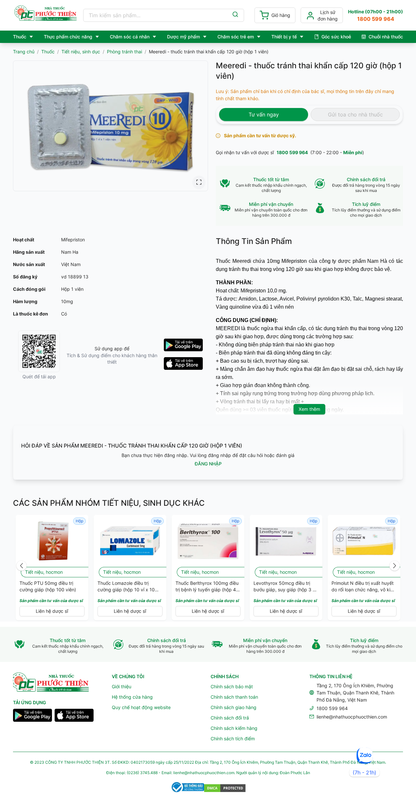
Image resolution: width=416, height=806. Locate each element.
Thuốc (48, 51)
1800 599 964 (292, 152)
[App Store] (74, 716)
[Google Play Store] (32, 716)
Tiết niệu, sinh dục (80, 51)
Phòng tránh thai (124, 51)
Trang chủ (23, 51)
